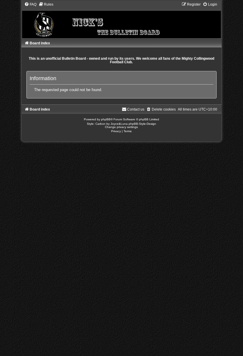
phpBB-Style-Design (142, 123)
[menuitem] (30, 4)
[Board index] (121, 20)
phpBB (106, 119)
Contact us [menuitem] (135, 109)
